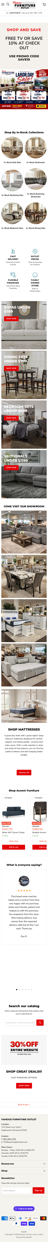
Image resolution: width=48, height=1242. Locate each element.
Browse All (24, 772)
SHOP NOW (24, 1085)
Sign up (38, 1190)
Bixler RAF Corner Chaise (13, 832)
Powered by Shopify (24, 1237)
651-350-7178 (9, 1139)
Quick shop (13, 841)
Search (24, 1232)
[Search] (40, 1023)
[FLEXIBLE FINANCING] (13, 284)
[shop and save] (24, 89)
